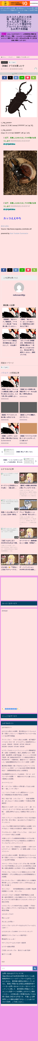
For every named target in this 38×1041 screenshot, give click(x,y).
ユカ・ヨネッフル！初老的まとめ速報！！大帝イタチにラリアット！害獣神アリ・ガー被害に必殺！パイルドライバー (19, 849)
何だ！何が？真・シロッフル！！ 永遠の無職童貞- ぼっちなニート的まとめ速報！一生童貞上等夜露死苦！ (18, 801)
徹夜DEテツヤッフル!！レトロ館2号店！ (15, 935)
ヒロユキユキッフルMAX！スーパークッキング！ (17, 931)
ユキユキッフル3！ (8, 914)
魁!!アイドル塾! (7, 954)
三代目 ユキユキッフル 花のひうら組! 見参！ (16, 950)
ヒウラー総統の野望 (8, 946)
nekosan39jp (19, 295)
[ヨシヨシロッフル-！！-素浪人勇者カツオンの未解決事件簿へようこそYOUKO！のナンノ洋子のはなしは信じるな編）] (19, 883)
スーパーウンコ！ (7, 782)
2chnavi (4, 611)
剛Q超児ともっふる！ (9, 939)
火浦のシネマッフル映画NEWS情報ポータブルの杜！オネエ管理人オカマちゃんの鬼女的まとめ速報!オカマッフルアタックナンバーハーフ (19, 841)
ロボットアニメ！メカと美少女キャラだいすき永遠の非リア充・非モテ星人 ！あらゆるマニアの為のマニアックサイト (19, 820)
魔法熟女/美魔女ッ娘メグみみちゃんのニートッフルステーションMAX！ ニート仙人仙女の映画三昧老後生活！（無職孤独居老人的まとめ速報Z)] (18, 768)
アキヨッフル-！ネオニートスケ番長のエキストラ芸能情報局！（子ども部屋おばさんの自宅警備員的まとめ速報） (19, 874)
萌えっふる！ (6, 918)
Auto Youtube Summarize (19, 233)
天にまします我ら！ (8, 921)
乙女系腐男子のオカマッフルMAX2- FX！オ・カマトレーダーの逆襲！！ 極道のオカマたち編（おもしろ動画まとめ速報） (19, 776)
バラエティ (4, 62)
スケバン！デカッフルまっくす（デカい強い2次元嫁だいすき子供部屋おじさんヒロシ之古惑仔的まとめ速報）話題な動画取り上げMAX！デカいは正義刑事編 (19, 866)
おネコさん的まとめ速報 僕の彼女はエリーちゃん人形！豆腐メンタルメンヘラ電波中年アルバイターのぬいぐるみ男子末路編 (19, 734)
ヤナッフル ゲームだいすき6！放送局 (14, 942)
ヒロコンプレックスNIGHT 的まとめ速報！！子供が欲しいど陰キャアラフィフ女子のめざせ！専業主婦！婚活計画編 (19, 908)
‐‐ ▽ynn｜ (13, 62)
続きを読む (5, 226)
